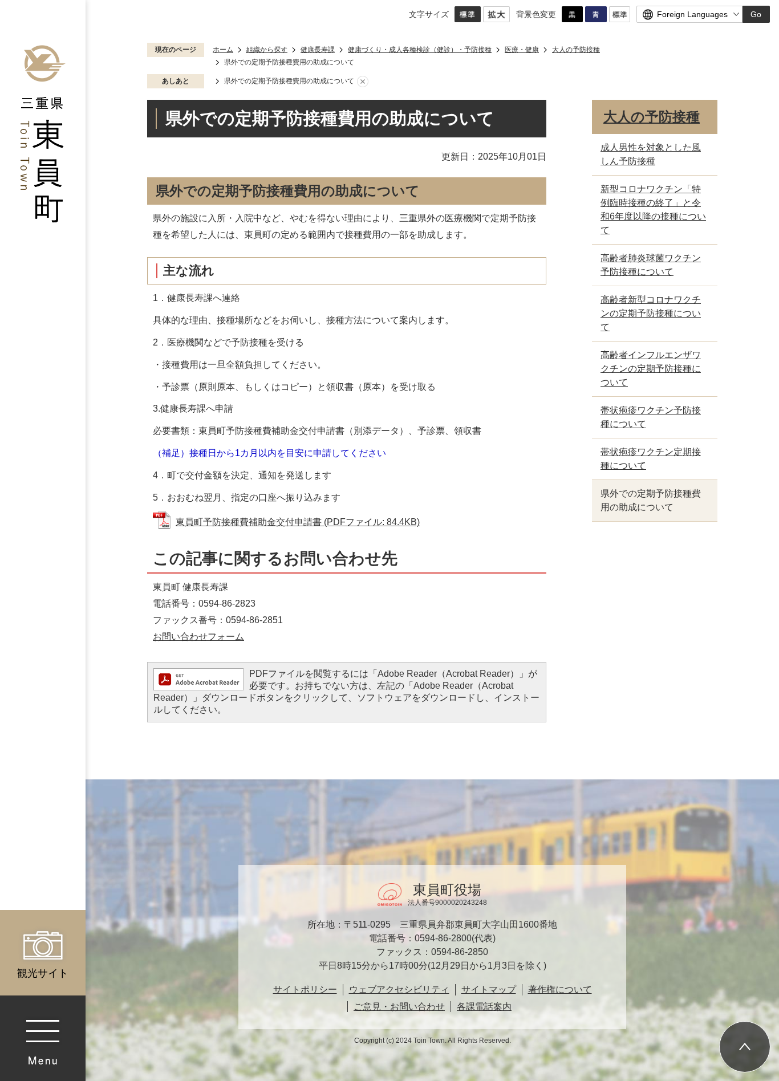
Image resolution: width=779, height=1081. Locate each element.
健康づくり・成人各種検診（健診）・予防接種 (420, 50)
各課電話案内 (484, 1006)
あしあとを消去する (362, 81)
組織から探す (266, 50)
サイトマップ (488, 989)
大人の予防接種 (576, 50)
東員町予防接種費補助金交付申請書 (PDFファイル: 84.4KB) (298, 522)
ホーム (223, 50)
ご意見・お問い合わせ (399, 1006)
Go (755, 14)
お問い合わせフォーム (198, 636)
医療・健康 (522, 50)
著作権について (560, 989)
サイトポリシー (305, 989)
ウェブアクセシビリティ (399, 989)
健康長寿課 (318, 50)
